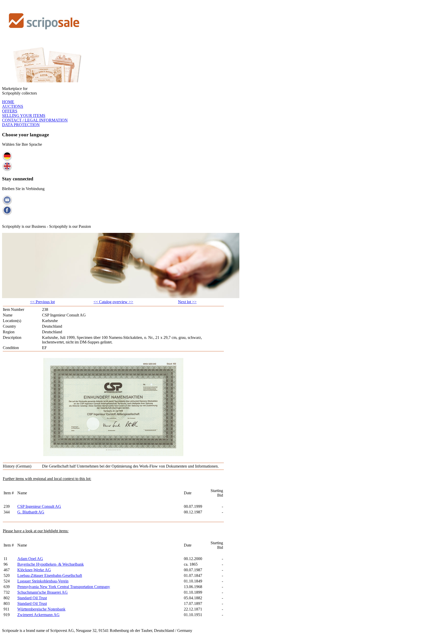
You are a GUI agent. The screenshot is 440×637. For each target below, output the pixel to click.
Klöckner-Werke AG (34, 570)
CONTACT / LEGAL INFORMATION (35, 120)
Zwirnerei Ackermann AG (38, 615)
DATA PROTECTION (21, 125)
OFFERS (9, 111)
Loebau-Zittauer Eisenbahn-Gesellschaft (49, 575)
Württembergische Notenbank (41, 609)
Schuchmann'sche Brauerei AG (42, 592)
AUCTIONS (12, 106)
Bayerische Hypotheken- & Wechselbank (50, 564)
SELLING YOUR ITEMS (23, 115)
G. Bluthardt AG (30, 512)
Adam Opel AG (30, 558)
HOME (8, 102)
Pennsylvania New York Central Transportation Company (63, 587)
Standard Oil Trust (32, 598)
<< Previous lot (42, 302)
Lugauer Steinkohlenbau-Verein (42, 581)
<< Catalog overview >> (113, 302)
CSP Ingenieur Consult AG (39, 506)
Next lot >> (187, 302)
